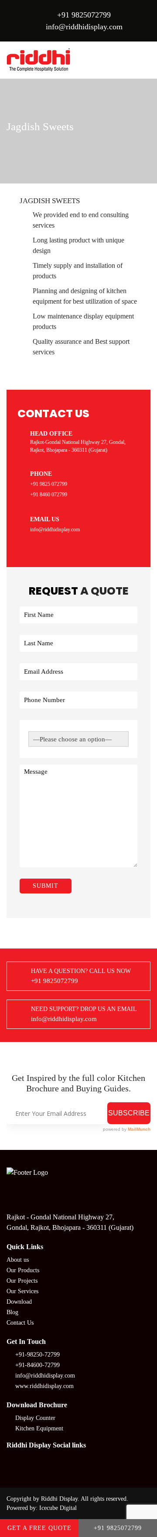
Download (19, 1301)
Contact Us (20, 1322)
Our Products (23, 1270)
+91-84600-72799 (37, 1365)
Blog (12, 1312)
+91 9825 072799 (48, 484)
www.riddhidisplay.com (44, 1386)
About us (18, 1260)
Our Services (22, 1291)
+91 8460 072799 (48, 495)
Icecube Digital (58, 1508)
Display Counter (35, 1418)
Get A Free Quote (39, 1528)
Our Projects (22, 1280)
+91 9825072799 (84, 14)
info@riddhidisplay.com (84, 26)
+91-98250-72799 (37, 1354)
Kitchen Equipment (39, 1428)
